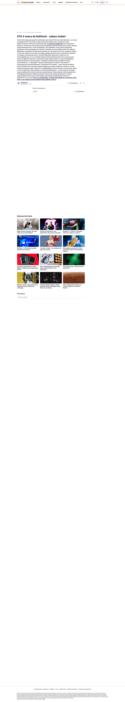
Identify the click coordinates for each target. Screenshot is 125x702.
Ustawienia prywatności (84, 689)
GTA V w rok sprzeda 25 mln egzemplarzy (29, 79)
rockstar (35, 91)
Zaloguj (102, 2)
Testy (54, 2)
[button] (96, 2)
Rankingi (60, 2)
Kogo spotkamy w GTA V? (49, 79)
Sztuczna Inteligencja (71, 2)
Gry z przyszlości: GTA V (70, 77)
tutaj (44, 699)
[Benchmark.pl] (28, 2)
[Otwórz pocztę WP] (92, 2)
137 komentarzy (73, 83)
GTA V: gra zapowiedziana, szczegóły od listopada (47, 77)
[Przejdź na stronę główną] (18, 3)
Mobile (38, 2)
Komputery (46, 2)
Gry (81, 2)
